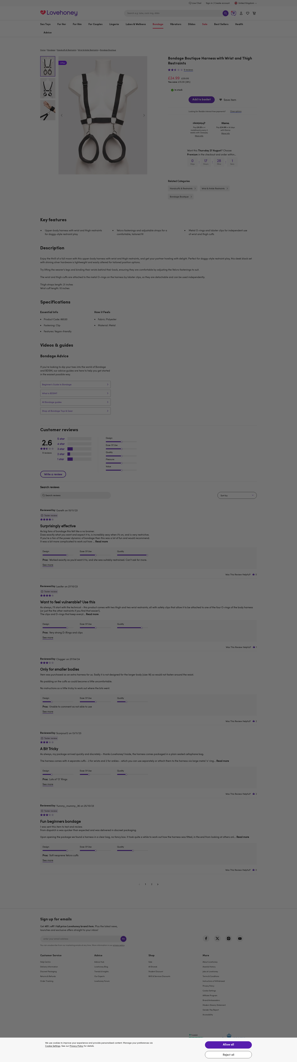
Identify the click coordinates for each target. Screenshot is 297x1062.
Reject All (228, 1054)
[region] (148, 1050)
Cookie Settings (52, 1046)
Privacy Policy (76, 1046)
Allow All (228, 1044)
